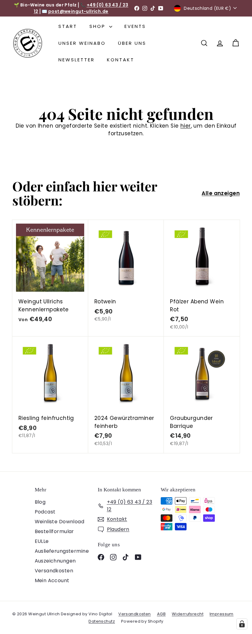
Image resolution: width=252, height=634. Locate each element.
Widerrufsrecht (187, 614)
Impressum (222, 614)
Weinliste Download (60, 521)
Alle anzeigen (221, 193)
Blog (40, 501)
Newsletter (76, 59)
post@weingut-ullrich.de (78, 11)
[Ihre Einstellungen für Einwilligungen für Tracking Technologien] (242, 624)
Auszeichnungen (55, 560)
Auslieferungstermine (62, 551)
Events (135, 26)
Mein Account (52, 580)
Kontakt (120, 59)
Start (67, 26)
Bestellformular (54, 531)
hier (185, 125)
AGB (161, 614)
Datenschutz (102, 621)
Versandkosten (54, 570)
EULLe (42, 541)
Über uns (132, 43)
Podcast (45, 511)
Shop (98, 26)
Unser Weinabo (82, 43)
